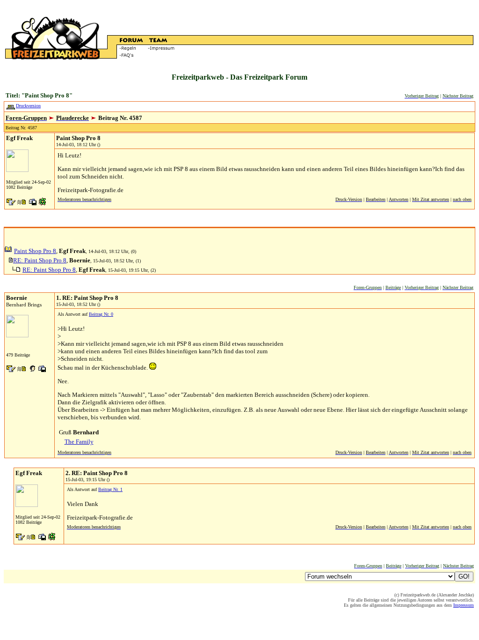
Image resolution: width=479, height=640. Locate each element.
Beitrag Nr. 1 (110, 489)
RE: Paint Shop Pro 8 (39, 260)
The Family (79, 441)
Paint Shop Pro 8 (35, 250)
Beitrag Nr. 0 (101, 314)
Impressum (463, 605)
